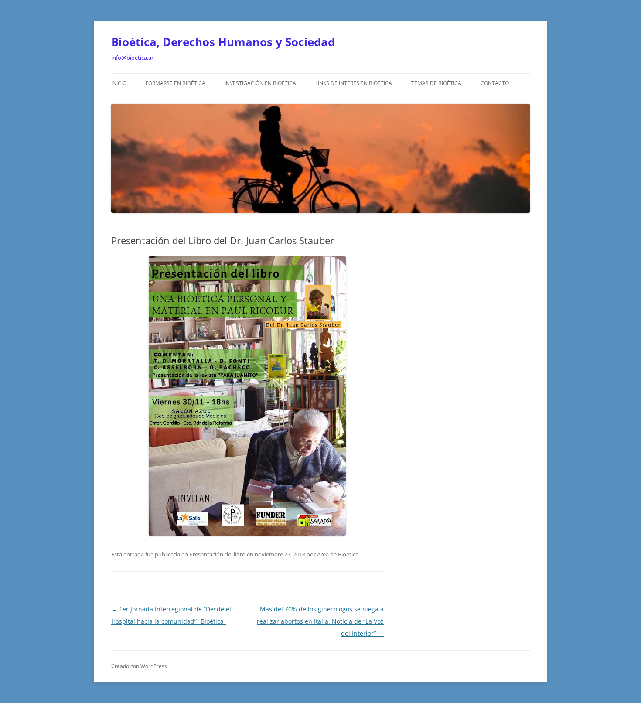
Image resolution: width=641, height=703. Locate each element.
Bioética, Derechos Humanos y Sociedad (223, 42)
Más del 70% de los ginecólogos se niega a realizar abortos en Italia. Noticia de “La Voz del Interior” (320, 621)
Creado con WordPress (139, 666)
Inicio (118, 83)
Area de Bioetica (337, 554)
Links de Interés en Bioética (353, 83)
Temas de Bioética (436, 83)
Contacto (495, 83)
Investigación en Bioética (260, 83)
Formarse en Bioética (175, 83)
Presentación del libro (217, 554)
